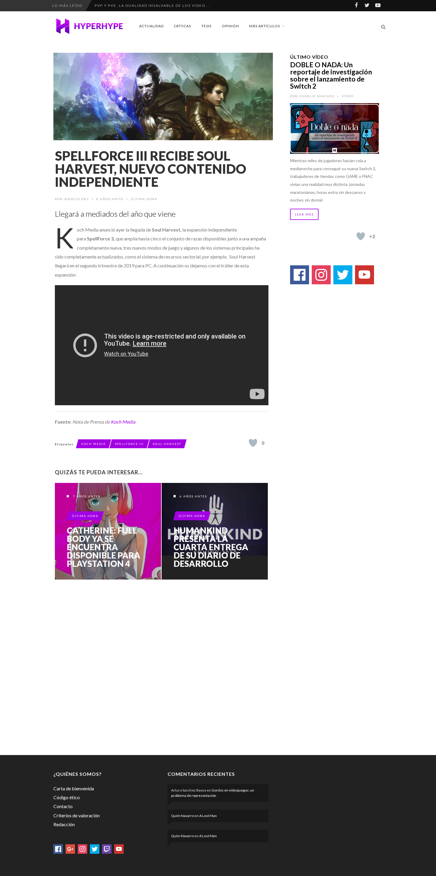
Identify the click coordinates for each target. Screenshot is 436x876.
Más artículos (264, 26)
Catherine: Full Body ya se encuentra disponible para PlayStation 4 (103, 547)
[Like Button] (253, 442)
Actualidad (151, 26)
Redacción (64, 824)
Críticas (182, 26)
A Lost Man (208, 815)
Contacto (63, 806)
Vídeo (348, 96)
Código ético (66, 797)
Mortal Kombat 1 (115, 5)
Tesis (206, 26)
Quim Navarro (182, 815)
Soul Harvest (167, 444)
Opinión (230, 26)
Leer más (304, 214)
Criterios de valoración (76, 815)
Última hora (144, 199)
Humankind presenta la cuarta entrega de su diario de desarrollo (211, 547)
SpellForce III (129, 444)
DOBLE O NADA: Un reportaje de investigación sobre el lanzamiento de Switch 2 (331, 75)
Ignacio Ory (76, 199)
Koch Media (123, 422)
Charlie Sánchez (317, 96)
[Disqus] (161, 666)
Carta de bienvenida (73, 788)
